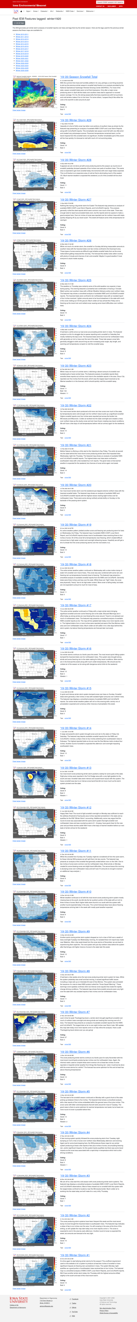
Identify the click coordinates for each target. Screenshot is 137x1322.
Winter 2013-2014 (22, 41)
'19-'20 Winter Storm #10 (75, 891)
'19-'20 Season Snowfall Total (78, 77)
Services (80, 11)
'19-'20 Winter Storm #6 (75, 1052)
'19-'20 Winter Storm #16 (75, 648)
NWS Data (70, 11)
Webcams (89, 11)
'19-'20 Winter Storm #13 (75, 768)
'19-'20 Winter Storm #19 (75, 524)
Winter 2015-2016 (22, 46)
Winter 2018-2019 (22, 53)
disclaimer (112, 6)
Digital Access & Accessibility (109, 1313)
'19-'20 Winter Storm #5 (75, 1091)
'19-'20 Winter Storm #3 (75, 1175)
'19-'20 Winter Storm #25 (75, 280)
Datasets (44, 11)
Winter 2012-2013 (22, 39)
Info (51, 11)
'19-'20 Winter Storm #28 (75, 160)
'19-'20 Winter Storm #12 (75, 807)
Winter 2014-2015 (22, 44)
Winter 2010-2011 (22, 34)
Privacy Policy (104, 1311)
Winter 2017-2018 (22, 51)
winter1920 (68, 114)
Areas (35, 11)
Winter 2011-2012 (22, 36)
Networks (59, 11)
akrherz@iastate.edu (46, 1306)
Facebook (75, 1299)
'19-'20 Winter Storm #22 (75, 405)
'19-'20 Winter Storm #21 (75, 445)
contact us (100, 6)
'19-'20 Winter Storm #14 (75, 728)
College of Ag (14, 1305)
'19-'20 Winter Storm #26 (75, 240)
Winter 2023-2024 (22, 65)
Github (74, 1307)
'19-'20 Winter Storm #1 (75, 1255)
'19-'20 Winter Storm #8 (75, 971)
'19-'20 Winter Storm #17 (75, 605)
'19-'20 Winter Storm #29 (75, 120)
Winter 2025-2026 (22, 70)
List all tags (19, 23)
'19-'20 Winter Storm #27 (75, 199)
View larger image (19, 110)
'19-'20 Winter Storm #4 (75, 1132)
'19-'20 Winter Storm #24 (75, 326)
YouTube (75, 1312)
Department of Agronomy (18, 1307)
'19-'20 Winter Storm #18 (75, 564)
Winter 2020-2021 (22, 58)
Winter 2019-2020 (22, 56)
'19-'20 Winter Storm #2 (75, 1215)
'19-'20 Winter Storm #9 (75, 931)
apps (121, 6)
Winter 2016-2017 (22, 49)
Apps (28, 11)
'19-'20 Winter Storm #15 (75, 688)
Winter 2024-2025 (22, 68)
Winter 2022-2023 (22, 63)
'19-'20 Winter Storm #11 (75, 851)
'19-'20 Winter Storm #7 (75, 1012)
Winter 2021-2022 (22, 61)
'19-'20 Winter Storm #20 (75, 485)
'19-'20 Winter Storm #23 (75, 365)
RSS (73, 1316)
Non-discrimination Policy (108, 1308)
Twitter (74, 1303)
